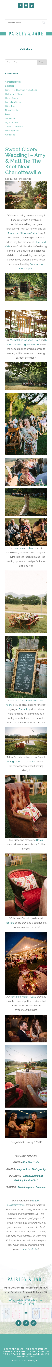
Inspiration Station (13, 102)
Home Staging (11, 98)
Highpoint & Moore (14, 94)
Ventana (9, 922)
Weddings (10, 135)
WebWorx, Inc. (32, 1360)
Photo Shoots (11, 110)
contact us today (29, 1249)
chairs (31, 548)
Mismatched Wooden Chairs (22, 233)
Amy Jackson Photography (31, 1169)
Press (7, 114)
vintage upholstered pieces (21, 761)
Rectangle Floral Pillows (23, 996)
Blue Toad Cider (31, 1162)
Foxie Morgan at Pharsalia (32, 1187)
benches (18, 548)
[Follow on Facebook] (20, 5)
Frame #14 (24, 709)
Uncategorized (12, 131)
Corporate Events (13, 82)
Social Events (11, 118)
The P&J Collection (14, 126)
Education (9, 86)
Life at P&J (10, 106)
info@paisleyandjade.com (25, 1300)
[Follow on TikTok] (31, 5)
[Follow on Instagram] (26, 5)
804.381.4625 (26, 1303)
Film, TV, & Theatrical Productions (21, 90)
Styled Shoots (11, 122)
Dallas (39, 840)
